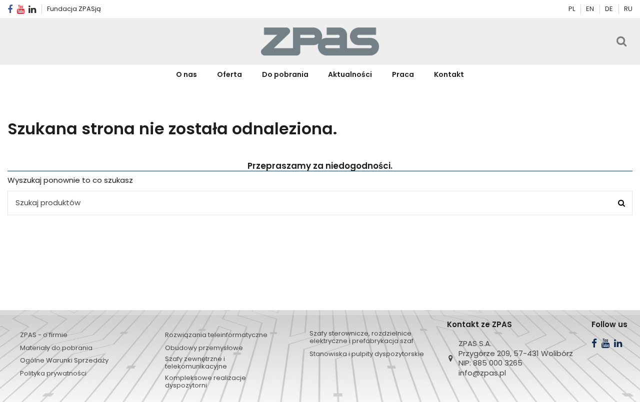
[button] (229, 74)
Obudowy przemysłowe (204, 348)
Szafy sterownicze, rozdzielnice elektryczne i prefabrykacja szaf (362, 337)
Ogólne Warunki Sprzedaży (64, 360)
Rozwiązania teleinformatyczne (216, 335)
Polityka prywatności (53, 373)
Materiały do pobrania (56, 348)
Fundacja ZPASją (74, 8)
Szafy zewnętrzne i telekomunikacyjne (196, 362)
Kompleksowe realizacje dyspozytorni (205, 381)
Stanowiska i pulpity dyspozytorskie (367, 354)
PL (571, 8)
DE (609, 8)
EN (591, 8)
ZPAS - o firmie (44, 335)
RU (628, 8)
